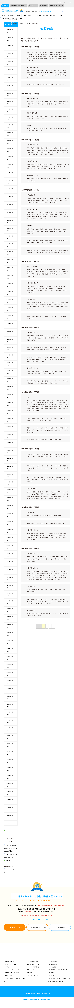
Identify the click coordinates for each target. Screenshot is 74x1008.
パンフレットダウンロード (12, 970)
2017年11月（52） (9, 554)
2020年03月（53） (9, 332)
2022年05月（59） (9, 134)
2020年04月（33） (9, 324)
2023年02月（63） (9, 63)
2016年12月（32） (9, 642)
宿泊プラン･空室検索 (8, 15)
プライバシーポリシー (33, 975)
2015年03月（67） (9, 792)
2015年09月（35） (9, 761)
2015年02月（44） (9, 800)
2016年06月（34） (9, 689)
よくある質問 (27, 11)
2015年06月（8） (9, 785)
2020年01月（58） (9, 348)
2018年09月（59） (9, 475)
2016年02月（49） (9, 721)
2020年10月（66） (9, 277)
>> (53, 626)
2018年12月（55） (9, 451)
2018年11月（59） (9, 459)
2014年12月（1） (9, 816)
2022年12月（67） (9, 78)
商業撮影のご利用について (12, 972)
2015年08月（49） (9, 769)
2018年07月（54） (9, 491)
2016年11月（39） (9, 650)
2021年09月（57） (9, 197)
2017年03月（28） (9, 618)
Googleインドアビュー (11, 964)
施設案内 (52, 15)
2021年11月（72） (9, 182)
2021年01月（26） (9, 253)
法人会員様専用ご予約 (46, 11)
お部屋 (18, 15)
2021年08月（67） (9, 205)
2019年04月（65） (9, 420)
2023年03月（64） (9, 55)
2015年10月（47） (9, 753)
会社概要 (29, 972)
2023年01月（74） (9, 70)
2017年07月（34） (9, 586)
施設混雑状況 (53, 964)
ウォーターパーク (33, 5)
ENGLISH (58, 2)
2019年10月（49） (9, 372)
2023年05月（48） (9, 39)
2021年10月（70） (9, 189)
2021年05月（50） (9, 229)
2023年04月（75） (9, 47)
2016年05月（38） (9, 697)
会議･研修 (37, 11)
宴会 (33, 11)
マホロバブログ (43, 5)
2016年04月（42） (9, 705)
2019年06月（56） (9, 404)
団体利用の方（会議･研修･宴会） (18, 5)
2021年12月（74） (9, 174)
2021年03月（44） (9, 245)
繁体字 (65, 2)
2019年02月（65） (9, 435)
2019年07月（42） (9, 396)
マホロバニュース (9, 961)
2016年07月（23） (9, 681)
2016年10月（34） (9, 658)
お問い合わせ (30, 970)
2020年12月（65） (9, 261)
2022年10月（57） (9, 94)
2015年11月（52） (9, 745)
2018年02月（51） (9, 531)
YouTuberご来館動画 (33, 967)
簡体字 (71, 2)
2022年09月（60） (9, 102)
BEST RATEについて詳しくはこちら (37, 919)
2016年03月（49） (9, 713)
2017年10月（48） (9, 562)
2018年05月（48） (9, 507)
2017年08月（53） (9, 578)
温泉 (29, 15)
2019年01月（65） (9, 443)
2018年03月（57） (9, 523)
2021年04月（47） (9, 237)
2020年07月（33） (9, 301)
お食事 (24, 15)
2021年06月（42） (9, 221)
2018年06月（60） (9, 499)
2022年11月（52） (9, 86)
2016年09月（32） (9, 665)
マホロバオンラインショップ (56, 5)
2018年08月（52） (9, 483)
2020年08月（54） (9, 293)
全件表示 (8, 823)
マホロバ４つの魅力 (32, 961)
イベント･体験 (37, 15)
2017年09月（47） (9, 570)
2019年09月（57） (9, 380)
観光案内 (45, 15)
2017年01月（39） (9, 634)
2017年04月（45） (9, 610)
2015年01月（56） (9, 808)
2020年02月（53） (9, 340)
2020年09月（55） (9, 285)
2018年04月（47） (9, 515)
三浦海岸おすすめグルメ (33, 964)
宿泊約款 (51, 975)
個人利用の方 (5, 5)
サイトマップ (8, 975)
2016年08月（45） (9, 673)
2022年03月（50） (9, 150)
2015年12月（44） (9, 737)
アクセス (59, 15)
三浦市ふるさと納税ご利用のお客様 (58, 970)
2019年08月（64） (9, 388)
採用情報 (51, 972)
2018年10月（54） (9, 467)
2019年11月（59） (9, 364)
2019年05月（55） (9, 412)
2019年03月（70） (9, 428)
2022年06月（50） (9, 126)
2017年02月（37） (9, 626)
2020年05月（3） (9, 316)
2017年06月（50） (9, 594)
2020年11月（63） (9, 269)
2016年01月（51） (9, 729)
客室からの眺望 (53, 961)
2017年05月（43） (9, 602)
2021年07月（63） (9, 213)
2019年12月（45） (9, 356)
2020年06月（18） (9, 308)
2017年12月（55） (9, 546)
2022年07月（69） (9, 118)
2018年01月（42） (9, 539)
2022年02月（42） (9, 158)
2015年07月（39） (9, 777)
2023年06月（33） (9, 31)
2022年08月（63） (9, 110)
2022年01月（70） (9, 166)
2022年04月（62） (9, 142)
